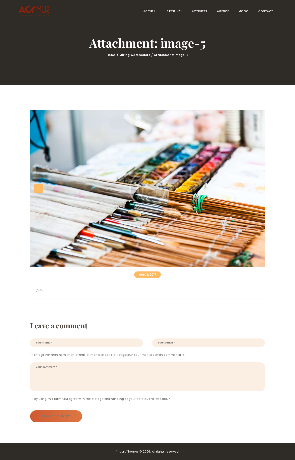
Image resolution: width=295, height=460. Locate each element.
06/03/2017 (147, 275)
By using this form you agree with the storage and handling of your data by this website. (102, 399)
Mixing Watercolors (134, 55)
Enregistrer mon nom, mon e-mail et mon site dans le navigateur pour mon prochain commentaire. (109, 355)
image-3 (38, 189)
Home (111, 55)
